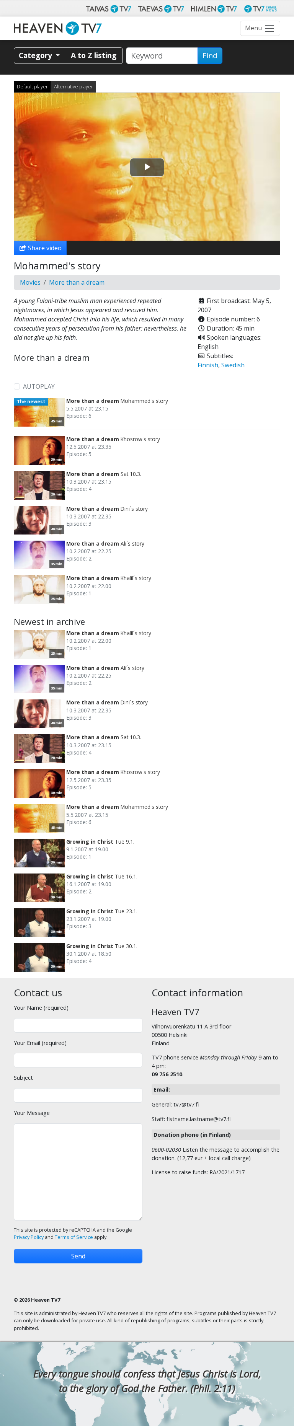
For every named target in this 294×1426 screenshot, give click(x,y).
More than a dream (77, 282)
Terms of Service (74, 1237)
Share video (44, 248)
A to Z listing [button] (93, 55)
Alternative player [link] (73, 86)
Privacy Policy (29, 1237)
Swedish (233, 365)
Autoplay (39, 386)
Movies (30, 282)
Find (210, 55)
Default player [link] (32, 86)
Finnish (208, 365)
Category (36, 55)
